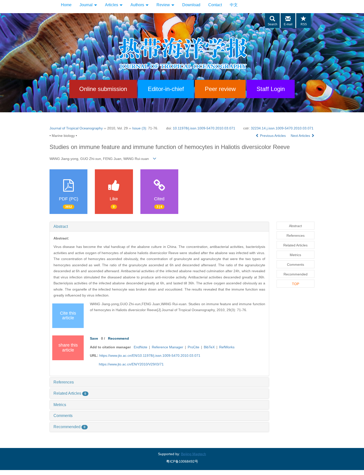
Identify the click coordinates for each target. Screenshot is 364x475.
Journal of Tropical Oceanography (76, 128)
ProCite (193, 347)
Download (191, 5)
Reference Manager (167, 347)
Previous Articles (273, 136)
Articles (112, 5)
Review (163, 5)
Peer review (220, 89)
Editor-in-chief (166, 89)
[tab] (159, 226)
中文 (234, 5)
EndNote (140, 347)
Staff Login (271, 89)
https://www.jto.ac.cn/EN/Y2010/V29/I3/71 (131, 364)
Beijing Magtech (193, 454)
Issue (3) (139, 128)
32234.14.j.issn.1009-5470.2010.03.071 (282, 128)
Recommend (118, 338)
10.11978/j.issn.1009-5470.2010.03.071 (204, 128)
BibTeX (209, 347)
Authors (137, 5)
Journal (86, 5)
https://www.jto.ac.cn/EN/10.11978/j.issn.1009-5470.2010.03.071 (149, 355)
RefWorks (226, 347)
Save (94, 338)
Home (66, 5)
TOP (295, 284)
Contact (215, 5)
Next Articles (301, 136)
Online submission (103, 89)
